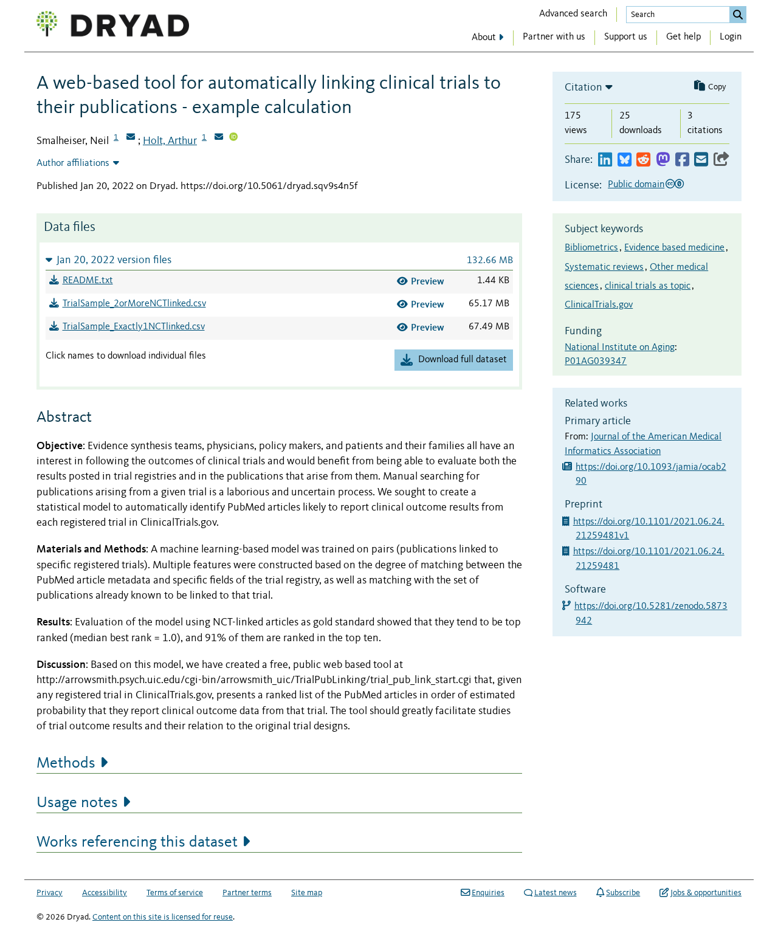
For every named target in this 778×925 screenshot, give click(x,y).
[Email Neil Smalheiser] (130, 138)
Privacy (49, 893)
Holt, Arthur (170, 141)
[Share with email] (701, 160)
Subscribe (623, 893)
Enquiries (488, 893)
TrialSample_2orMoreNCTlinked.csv (134, 304)
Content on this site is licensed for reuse (162, 917)
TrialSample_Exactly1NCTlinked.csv (134, 327)
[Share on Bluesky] (625, 160)
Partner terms (247, 893)
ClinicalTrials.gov (599, 305)
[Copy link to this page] (721, 160)
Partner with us (554, 37)
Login (731, 37)
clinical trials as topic (647, 286)
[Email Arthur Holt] (219, 138)
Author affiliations (72, 163)
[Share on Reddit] (643, 160)
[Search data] (737, 14)
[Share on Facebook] (682, 160)
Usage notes (77, 803)
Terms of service (174, 893)
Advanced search (573, 14)
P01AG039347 (596, 361)
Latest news (555, 893)
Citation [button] (583, 87)
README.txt (88, 281)
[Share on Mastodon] (663, 160)
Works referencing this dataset (137, 842)
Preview (427, 281)
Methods (65, 763)
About (484, 38)
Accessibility (104, 893)
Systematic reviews (604, 267)
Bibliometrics (591, 248)
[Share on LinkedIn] (605, 160)
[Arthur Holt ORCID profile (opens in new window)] (233, 138)
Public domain (636, 185)
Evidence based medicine (674, 248)
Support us (625, 37)
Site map (306, 893)
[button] (279, 260)
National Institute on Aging (620, 347)
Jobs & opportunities (706, 893)
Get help (683, 37)
